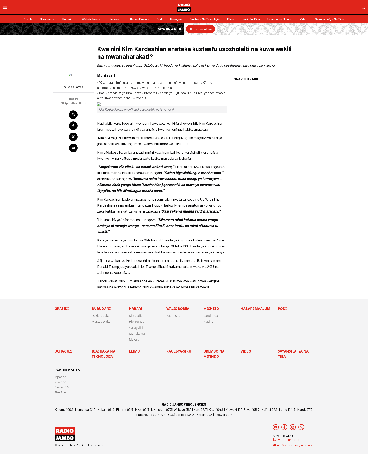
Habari (66, 19)
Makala (134, 339)
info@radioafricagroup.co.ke (295, 445)
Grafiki (28, 19)
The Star (60, 392)
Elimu (230, 19)
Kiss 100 (60, 382)
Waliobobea (90, 19)
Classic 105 (62, 387)
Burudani (45, 19)
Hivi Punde (136, 322)
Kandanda (210, 316)
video (303, 19)
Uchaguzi (176, 19)
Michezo (114, 19)
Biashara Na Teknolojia (205, 19)
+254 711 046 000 (288, 440)
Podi (159, 19)
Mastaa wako (101, 322)
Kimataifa (136, 316)
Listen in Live (203, 29)
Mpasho (60, 377)
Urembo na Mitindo (279, 19)
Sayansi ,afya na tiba (329, 19)
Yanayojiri (136, 327)
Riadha (208, 322)
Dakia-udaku (101, 316)
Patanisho (173, 316)
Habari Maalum (139, 19)
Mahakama (137, 333)
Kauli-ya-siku (251, 19)
